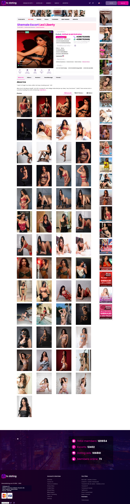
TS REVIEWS (55, 19)
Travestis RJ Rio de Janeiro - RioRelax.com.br (93, 484)
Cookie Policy (50, 488)
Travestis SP (84, 486)
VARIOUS (57, 3)
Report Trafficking (52, 494)
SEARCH (39, 19)
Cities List (49, 496)
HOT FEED (30, 19)
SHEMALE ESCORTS (28, 3)
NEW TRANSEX (65, 19)
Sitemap (49, 498)
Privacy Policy (6, 502)
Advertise (65, 3)
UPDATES (75, 19)
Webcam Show (85, 61)
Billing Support (51, 492)
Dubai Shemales (40, 27)
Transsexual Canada (86, 488)
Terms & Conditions (52, 484)
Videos (46, 19)
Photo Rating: (23, 32)
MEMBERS (48, 3)
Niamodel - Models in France (88, 479)
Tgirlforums (84, 490)
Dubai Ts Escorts (85, 494)
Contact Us (50, 482)
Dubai (58, 34)
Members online (87, 459)
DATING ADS (39, 3)
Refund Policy (50, 490)
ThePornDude (85, 500)
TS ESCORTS (21, 19)
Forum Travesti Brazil (86, 492)
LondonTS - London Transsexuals (90, 482)
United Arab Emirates (30, 27)
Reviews (38, 77)
